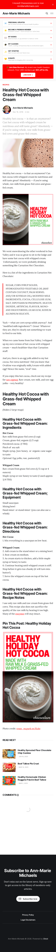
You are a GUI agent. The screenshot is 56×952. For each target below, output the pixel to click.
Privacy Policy (28, 915)
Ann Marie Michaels (23, 108)
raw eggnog (12, 379)
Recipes (6, 85)
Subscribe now (30, 899)
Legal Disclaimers (28, 920)
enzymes (19, 613)
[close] (53, 4)
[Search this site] (47, 13)
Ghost (45, 939)
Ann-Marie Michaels (16, 13)
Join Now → (28, 75)
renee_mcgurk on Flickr (28, 728)
